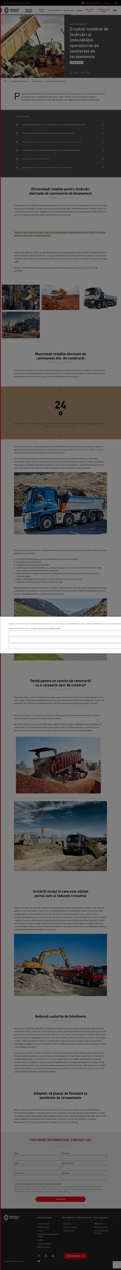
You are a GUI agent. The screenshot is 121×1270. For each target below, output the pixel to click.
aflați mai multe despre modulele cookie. (47, 628)
